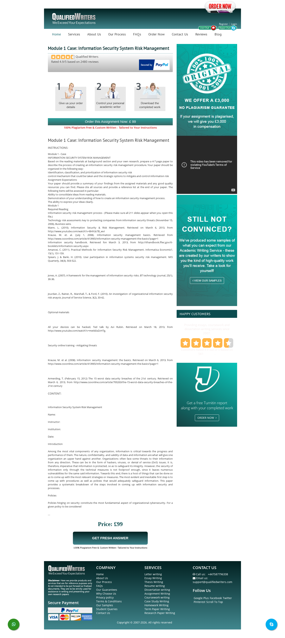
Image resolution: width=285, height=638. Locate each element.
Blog (218, 34)
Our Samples (104, 605)
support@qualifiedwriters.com (212, 582)
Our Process (117, 34)
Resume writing (154, 586)
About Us (94, 34)
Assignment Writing (157, 593)
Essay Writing (153, 578)
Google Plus (201, 598)
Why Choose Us (106, 593)
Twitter (227, 598)
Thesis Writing (153, 582)
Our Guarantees (106, 590)
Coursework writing (157, 597)
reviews (209, 354)
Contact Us (180, 34)
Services (74, 34)
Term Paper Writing (157, 609)
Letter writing (153, 574)
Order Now (156, 34)
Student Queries (106, 609)
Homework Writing (156, 605)
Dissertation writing (157, 590)
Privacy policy (105, 597)
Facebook (216, 598)
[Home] (74, 18)
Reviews (201, 34)
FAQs (137, 34)
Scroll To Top (214, 602)
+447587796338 (218, 574)
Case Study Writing (156, 601)
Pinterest (199, 602)
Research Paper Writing (159, 613)
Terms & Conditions (109, 601)
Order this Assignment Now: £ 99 (110, 122)
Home (56, 34)
